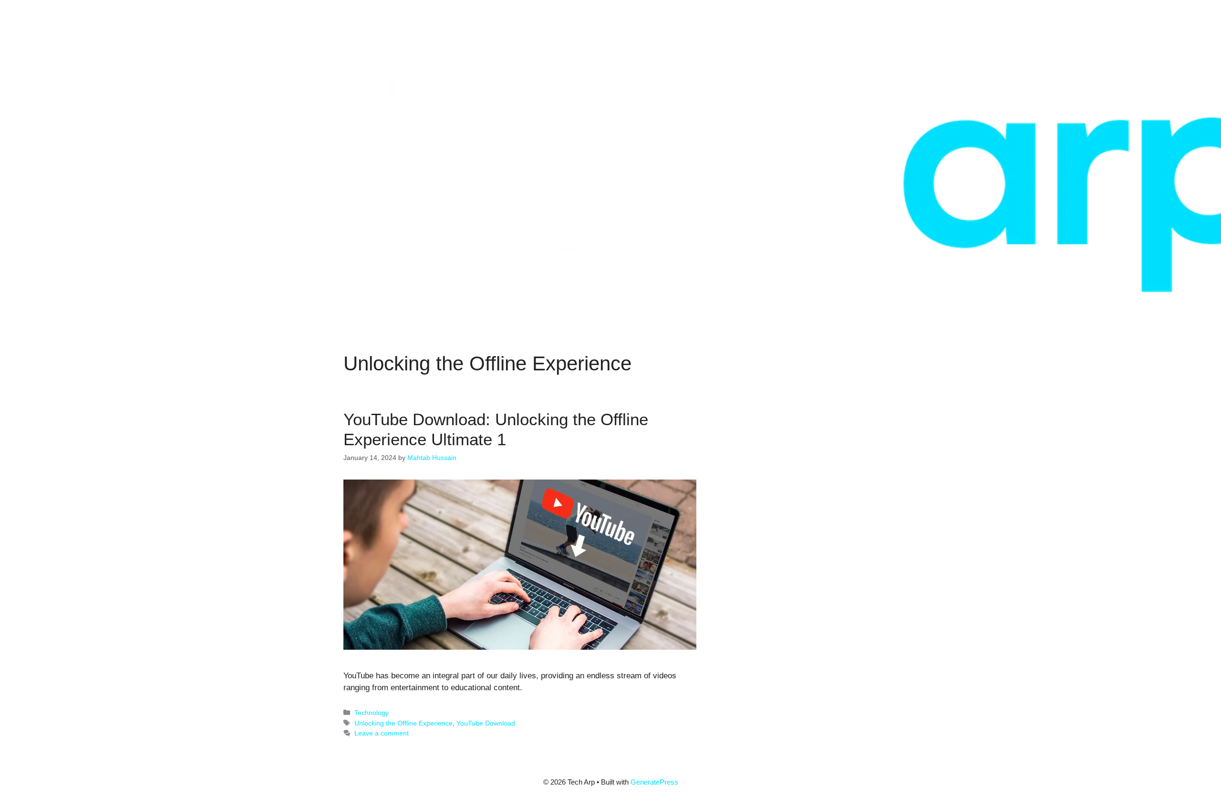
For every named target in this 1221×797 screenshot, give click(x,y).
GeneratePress (654, 782)
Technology (371, 712)
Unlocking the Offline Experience (403, 723)
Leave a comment (381, 733)
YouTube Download (485, 723)
